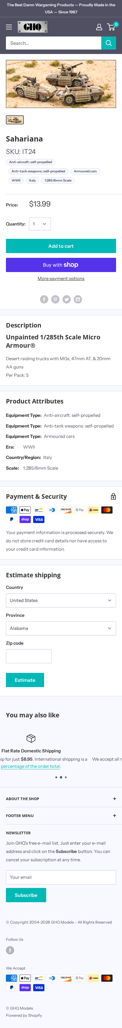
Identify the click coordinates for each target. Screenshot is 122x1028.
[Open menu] (9, 27)
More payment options (61, 278)
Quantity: (15, 224)
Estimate (25, 680)
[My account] (99, 27)
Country (14, 587)
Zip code (15, 643)
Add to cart (61, 246)
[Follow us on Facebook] (10, 950)
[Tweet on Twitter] (66, 299)
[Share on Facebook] (44, 299)
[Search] (108, 43)
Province (15, 615)
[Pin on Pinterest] (55, 299)
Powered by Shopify (24, 1015)
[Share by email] (78, 299)
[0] (111, 27)
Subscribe (26, 895)
